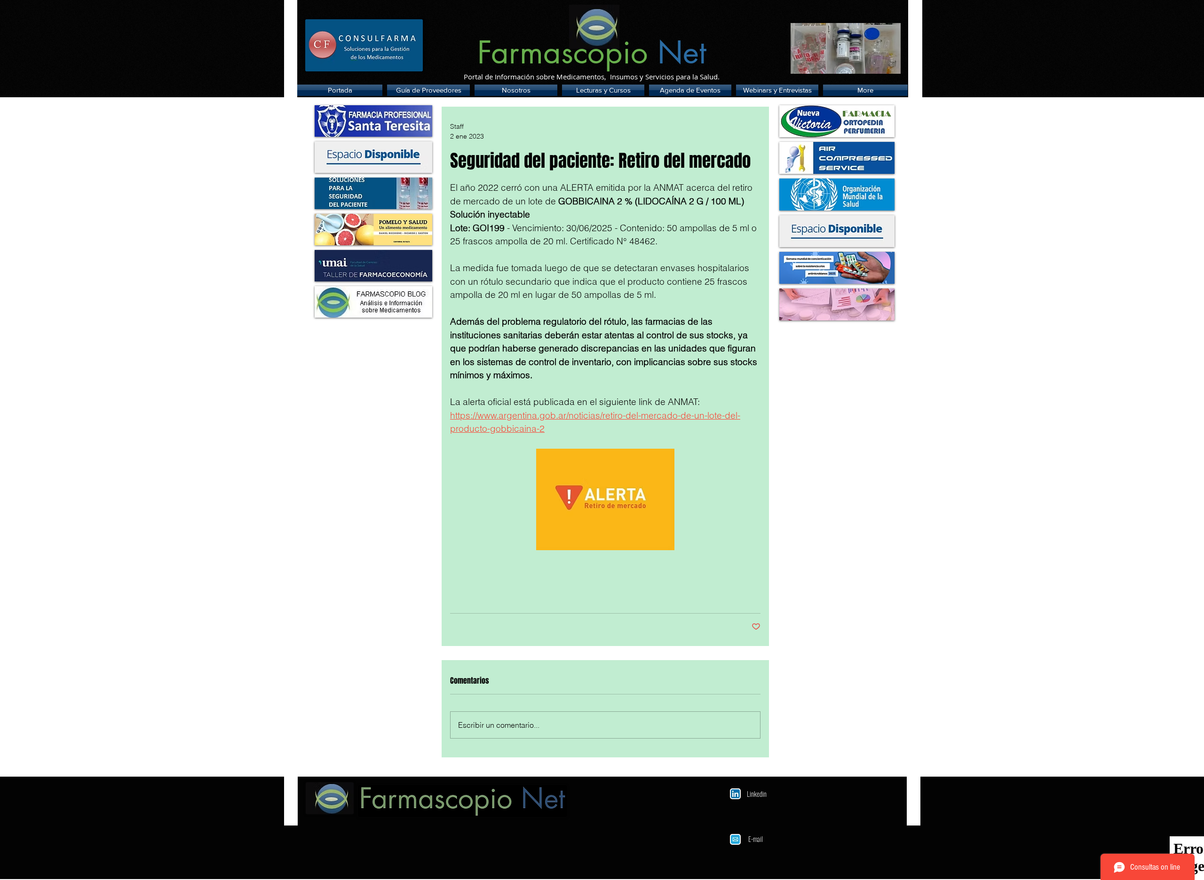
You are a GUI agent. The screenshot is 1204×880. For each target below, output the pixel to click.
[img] (373, 157)
